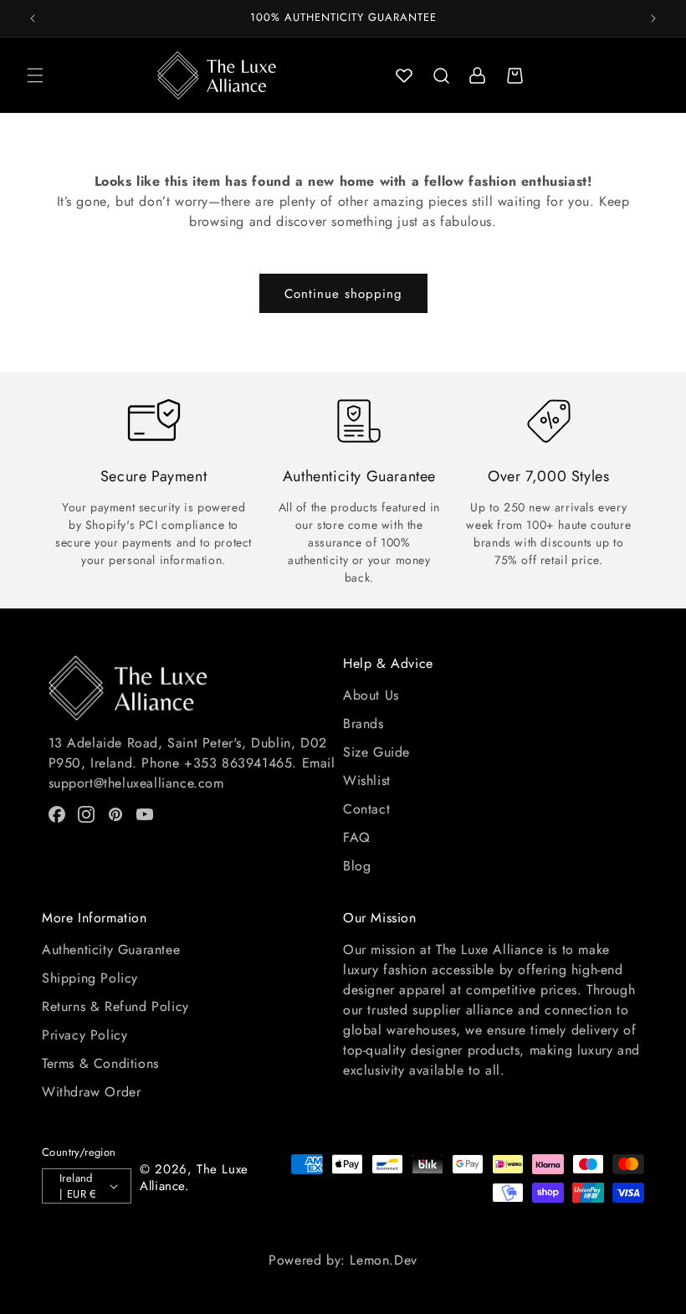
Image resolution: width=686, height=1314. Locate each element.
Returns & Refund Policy (115, 1006)
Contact (366, 809)
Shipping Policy (90, 978)
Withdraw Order (91, 1091)
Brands (363, 723)
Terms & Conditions (100, 1063)
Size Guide (376, 752)
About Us (371, 695)
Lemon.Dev (383, 1260)
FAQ (357, 837)
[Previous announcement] (32, 18)
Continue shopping (343, 294)
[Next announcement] (653, 18)
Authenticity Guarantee (111, 949)
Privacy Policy (84, 1035)
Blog (357, 865)
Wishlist (367, 780)
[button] (35, 75)
